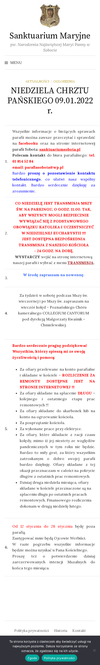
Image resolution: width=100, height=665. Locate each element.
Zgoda (32, 658)
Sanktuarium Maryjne (50, 36)
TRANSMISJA (80, 262)
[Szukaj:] (91, 62)
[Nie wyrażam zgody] (94, 650)
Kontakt (79, 630)
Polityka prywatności (31, 630)
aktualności (37, 81)
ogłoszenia (64, 81)
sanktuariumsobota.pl (59, 149)
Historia (60, 630)
